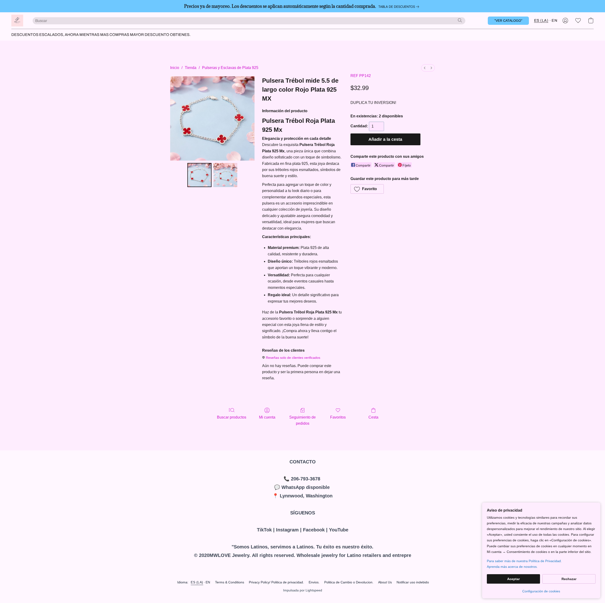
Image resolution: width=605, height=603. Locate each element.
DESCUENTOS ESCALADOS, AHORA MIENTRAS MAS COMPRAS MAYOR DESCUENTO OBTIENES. (100, 35)
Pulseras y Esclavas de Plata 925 (230, 68)
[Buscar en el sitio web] (459, 20)
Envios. (314, 582)
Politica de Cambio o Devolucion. (348, 582)
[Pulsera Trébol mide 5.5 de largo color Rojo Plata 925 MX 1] (225, 175)
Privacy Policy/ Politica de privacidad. (276, 582)
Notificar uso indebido (413, 582)
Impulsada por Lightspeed (302, 590)
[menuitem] (424, 67)
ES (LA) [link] (197, 582)
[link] (399, 6)
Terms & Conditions (229, 582)
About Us (385, 582)
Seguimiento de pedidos (302, 420)
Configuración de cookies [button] (541, 591)
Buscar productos (231, 417)
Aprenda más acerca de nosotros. (512, 567)
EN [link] (208, 582)
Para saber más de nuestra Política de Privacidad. (524, 561)
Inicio (174, 68)
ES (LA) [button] (541, 20)
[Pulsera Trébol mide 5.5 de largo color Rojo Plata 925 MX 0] (199, 175)
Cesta (373, 417)
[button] (17, 20)
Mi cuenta (267, 417)
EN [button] (554, 20)
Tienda (190, 68)
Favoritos (338, 417)
